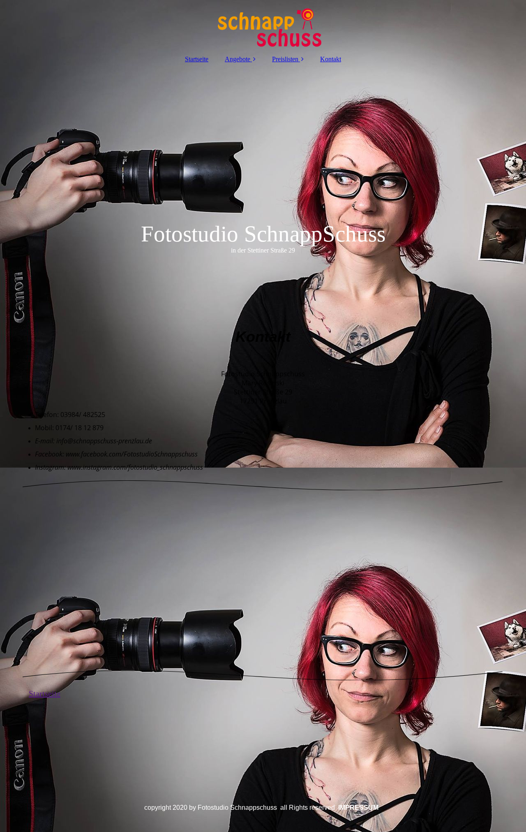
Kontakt (330, 59)
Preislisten (286, 59)
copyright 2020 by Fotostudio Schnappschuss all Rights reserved (240, 807)
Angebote (237, 59)
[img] (263, 24)
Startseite (196, 59)
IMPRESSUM (358, 807)
